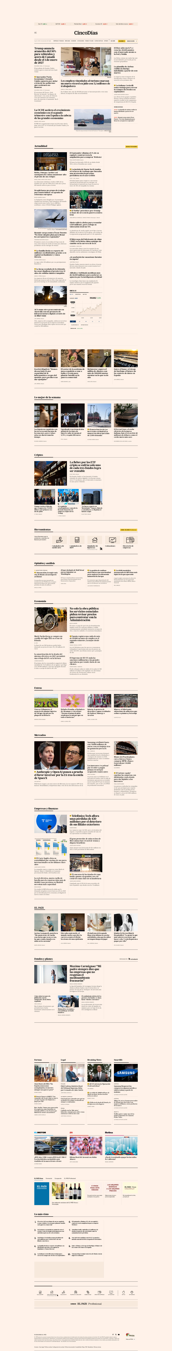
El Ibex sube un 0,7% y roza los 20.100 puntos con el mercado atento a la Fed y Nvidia (125, 51)
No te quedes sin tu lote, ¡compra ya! (129, 1196)
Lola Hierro (64, 943)
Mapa (83, 1347)
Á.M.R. (71, 178)
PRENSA (62, 1108)
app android (132, 1294)
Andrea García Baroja (40, 1114)
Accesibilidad (78, 1347)
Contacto (36, 1347)
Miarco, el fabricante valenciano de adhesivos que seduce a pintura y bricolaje (125, 711)
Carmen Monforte (39, 661)
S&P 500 (58, 24)
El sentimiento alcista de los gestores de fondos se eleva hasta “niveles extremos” (91, 998)
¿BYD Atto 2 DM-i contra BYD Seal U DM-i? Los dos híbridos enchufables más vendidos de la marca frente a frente (50, 1159)
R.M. (88, 751)
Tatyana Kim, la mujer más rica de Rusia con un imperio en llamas (46, 575)
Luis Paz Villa (117, 717)
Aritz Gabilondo (74, 1161)
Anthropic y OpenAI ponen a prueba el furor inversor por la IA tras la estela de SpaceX (58, 775)
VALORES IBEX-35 (75, 324)
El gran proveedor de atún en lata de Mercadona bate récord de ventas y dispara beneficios (85, 841)
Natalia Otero (37, 587)
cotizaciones (111, 1294)
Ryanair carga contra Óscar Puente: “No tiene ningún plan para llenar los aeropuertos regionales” (124, 119)
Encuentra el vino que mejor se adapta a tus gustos (94, 1196)
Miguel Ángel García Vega (40, 179)
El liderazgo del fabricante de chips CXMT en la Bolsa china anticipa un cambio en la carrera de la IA (86, 241)
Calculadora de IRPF (76, 547)
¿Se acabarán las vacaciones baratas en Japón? (86, 258)
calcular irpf (40, 1294)
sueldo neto (63, 1294)
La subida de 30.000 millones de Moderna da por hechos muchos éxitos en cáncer (98, 1094)
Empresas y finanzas (58, 41)
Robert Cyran (90, 1098)
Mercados (67, 41)
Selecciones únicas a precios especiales (110, 1196)
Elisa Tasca (72, 474)
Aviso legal (41, 1347)
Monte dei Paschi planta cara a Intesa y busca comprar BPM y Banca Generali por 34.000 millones (124, 761)
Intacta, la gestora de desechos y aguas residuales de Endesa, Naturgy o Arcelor (99, 712)
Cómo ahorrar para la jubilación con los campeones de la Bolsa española (42, 999)
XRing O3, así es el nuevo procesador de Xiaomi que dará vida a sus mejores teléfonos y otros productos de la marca (126, 1103)
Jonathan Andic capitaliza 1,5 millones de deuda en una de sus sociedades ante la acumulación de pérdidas (85, 1231)
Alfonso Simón (38, 259)
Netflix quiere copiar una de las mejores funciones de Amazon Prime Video (124, 1115)
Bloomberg (73, 246)
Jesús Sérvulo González (76, 217)
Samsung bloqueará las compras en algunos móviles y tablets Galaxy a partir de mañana (125, 1089)
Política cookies (48, 1347)
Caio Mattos (37, 781)
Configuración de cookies (58, 1347)
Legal (63, 1060)
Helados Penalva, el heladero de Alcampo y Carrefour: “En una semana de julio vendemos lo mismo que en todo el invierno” (73, 713)
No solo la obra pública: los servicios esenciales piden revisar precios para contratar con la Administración (84, 614)
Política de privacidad (70, 1347)
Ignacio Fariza (86, 217)
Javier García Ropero (119, 94)
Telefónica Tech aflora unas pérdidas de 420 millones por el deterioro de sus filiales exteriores (85, 820)
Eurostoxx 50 (98, 24)
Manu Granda (37, 887)
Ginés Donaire (64, 381)
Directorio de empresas (128, 547)
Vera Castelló (38, 1004)
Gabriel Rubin (90, 1106)
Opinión (106, 41)
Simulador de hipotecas (92, 547)
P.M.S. (62, 439)
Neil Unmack (117, 585)
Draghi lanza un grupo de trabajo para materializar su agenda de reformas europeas (49, 193)
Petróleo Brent (78, 24)
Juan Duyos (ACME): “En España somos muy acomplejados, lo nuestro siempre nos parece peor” (44, 1087)
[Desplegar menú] (35, 32)
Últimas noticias (99, 41)
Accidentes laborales (66, 1096)
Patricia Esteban (65, 1104)
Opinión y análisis (44, 563)
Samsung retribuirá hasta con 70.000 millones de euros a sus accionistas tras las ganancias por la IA (98, 745)
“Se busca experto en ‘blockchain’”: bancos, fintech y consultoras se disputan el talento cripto (92, 509)
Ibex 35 (40, 24)
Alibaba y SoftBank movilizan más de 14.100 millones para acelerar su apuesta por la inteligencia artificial (86, 275)
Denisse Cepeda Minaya (39, 719)
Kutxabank (133, 959)
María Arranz (37, 945)
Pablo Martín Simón (75, 160)
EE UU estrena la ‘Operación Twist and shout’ (98, 1085)
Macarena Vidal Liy (39, 66)
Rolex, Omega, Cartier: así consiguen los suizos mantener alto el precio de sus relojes (50, 175)
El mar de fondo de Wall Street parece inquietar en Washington (72, 572)
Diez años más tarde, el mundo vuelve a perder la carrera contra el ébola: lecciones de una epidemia (72, 936)
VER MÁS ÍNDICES (84, 324)
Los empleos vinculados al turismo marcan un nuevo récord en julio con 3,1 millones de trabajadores (85, 84)
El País (36, 643)
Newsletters (90, 1347)
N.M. (74, 178)
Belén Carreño (38, 197)
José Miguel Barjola (66, 1092)
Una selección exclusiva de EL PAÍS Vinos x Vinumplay (65, 1203)
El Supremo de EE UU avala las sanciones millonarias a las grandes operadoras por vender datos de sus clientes (85, 661)
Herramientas (42, 529)
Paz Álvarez (117, 945)
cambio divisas (87, 1294)
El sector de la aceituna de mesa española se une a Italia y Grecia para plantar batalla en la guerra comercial (73, 373)
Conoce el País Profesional (86, 1304)
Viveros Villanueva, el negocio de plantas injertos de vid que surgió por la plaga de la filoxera (45, 712)
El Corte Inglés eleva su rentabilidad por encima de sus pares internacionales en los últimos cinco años (50, 861)
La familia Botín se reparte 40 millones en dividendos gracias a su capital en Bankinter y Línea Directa (50, 254)
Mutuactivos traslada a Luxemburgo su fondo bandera (66, 1010)
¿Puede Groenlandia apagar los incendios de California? (120, 1158)
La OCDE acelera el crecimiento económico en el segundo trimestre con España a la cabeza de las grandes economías (52, 114)
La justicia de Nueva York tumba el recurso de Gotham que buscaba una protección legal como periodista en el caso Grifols (86, 173)
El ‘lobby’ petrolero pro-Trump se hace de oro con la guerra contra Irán (86, 213)
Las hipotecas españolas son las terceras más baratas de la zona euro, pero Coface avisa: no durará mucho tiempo (45, 433)
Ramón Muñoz (73, 666)
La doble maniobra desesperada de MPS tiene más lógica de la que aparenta (125, 572)
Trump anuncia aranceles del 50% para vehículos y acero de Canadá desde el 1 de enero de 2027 (45, 55)
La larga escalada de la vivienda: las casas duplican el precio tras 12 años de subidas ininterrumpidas (49, 271)
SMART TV (116, 1112)
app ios (123, 1294)
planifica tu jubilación (75, 1294)
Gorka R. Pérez (64, 89)
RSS (86, 1347)
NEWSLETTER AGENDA (131, 146)
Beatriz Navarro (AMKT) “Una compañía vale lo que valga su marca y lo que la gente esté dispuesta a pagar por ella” (46, 1099)
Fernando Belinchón (39, 239)
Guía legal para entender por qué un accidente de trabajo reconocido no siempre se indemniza (72, 1100)
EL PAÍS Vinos (38, 1178)
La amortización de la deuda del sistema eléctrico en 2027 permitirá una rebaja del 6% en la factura (49, 656)
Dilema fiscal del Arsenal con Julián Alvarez (83, 1158)
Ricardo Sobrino (38, 441)
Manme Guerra (38, 1092)
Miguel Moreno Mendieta (76, 984)
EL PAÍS (112, 40)
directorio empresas (99, 1294)
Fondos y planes (89, 41)
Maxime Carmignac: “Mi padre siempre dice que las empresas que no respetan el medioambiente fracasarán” (85, 973)
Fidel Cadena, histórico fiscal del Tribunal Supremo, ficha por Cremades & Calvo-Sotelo (72, 1088)
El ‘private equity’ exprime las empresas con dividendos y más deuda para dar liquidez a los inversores (125, 777)
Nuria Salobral (91, 774)
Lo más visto (41, 1214)
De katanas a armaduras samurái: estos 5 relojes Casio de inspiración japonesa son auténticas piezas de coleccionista (50, 1231)
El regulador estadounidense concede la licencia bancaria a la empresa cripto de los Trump (67, 510)
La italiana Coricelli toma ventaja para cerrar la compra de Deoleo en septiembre (125, 89)
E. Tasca (36, 514)
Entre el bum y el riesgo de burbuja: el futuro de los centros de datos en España (125, 372)
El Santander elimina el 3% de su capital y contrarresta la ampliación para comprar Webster (86, 155)
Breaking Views (94, 1060)
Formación (49, 1178)
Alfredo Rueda (38, 1163)
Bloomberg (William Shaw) (120, 441)
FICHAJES (63, 1084)
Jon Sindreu (90, 1088)
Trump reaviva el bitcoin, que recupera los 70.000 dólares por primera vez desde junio (43, 509)
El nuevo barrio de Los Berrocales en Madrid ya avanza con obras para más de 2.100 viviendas (98, 432)
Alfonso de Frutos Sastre (120, 1094)
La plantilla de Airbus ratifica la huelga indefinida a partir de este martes (126, 70)
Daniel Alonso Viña (66, 721)
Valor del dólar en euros (122, 24)
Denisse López (37, 121)
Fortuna (38, 1060)
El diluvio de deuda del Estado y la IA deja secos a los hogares (99, 1103)
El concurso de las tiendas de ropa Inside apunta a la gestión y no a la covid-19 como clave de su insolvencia (85, 876)
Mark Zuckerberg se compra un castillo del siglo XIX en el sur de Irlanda (48, 638)
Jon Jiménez (37, 318)
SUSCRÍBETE (122, 41)
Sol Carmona (90, 943)
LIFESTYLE (116, 1084)
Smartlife (118, 1060)
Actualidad (41, 146)
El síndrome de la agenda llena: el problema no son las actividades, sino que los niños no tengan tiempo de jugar (99, 936)
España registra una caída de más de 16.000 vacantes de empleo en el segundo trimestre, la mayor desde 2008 (85, 639)
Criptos (38, 454)
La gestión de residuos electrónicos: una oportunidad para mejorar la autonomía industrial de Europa (99, 573)
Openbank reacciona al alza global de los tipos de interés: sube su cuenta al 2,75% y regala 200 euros (72, 432)
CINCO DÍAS (79, 246)
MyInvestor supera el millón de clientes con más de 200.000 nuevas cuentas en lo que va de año (97, 373)
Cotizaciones (80, 41)
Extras (38, 687)
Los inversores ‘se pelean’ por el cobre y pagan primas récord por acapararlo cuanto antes (98, 768)
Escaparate (58, 1178)
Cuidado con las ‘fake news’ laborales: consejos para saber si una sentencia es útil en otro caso (72, 1111)
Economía (73, 41)
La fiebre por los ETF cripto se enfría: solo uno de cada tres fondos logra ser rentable (85, 466)
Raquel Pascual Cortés (76, 645)
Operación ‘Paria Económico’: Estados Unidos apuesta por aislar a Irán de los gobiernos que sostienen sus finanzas (46, 82)
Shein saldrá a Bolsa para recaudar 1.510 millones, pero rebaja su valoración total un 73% (86, 225)
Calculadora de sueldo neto (58, 547)
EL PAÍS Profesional (70, 1178)
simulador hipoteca (52, 1294)
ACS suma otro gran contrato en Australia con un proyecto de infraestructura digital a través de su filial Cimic (49, 313)
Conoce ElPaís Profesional (129, 530)
